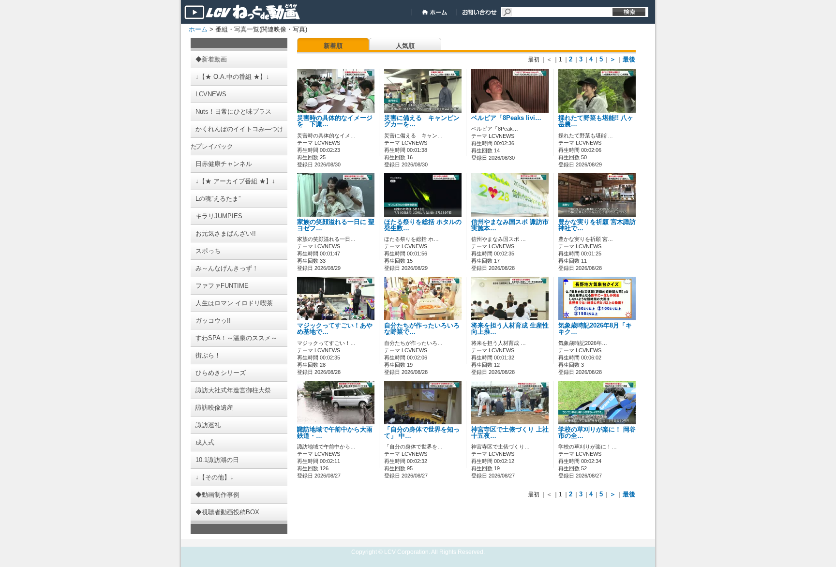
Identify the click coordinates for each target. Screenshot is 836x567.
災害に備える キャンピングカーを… (422, 121)
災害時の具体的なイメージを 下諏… (335, 121)
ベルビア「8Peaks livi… (506, 118)
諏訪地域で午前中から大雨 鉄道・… (335, 432)
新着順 (333, 45)
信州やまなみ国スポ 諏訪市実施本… (510, 225)
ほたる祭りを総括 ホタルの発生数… (423, 225)
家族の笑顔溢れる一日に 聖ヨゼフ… (335, 225)
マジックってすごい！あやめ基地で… (335, 328)
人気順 (405, 45)
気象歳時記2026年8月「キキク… (595, 328)
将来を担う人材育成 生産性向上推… (510, 328)
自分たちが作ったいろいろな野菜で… (422, 328)
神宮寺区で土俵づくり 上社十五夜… (510, 432)
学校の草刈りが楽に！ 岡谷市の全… (597, 432)
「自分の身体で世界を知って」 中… (422, 432)
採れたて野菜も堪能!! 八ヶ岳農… (595, 121)
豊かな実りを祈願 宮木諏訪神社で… (597, 225)
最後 (629, 59)
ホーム (198, 29)
